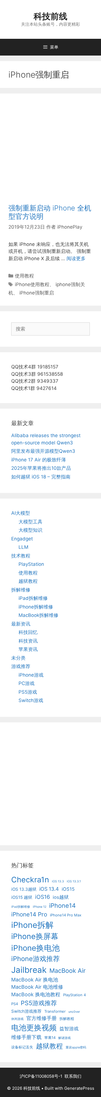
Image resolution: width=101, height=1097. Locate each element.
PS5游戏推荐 (39, 1003)
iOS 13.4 (49, 889)
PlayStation (31, 564)
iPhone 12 (39, 907)
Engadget (22, 539)
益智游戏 (69, 1028)
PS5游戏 (28, 692)
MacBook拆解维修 (38, 615)
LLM (23, 547)
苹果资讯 (28, 649)
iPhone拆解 (32, 925)
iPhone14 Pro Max (65, 915)
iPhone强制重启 (36, 293)
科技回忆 (28, 632)
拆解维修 (20, 590)
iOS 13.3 (58, 881)
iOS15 (68, 889)
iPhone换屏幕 (34, 936)
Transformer (55, 1011)
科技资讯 (28, 641)
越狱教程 (28, 581)
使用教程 (24, 276)
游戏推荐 (20, 666)
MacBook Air (67, 970)
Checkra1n (30, 879)
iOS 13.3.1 (74, 881)
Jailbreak (29, 970)
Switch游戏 (31, 700)
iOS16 (42, 897)
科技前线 (50, 16)
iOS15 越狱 (21, 897)
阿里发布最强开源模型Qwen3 (43, 451)
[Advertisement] (50, 153)
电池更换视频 (34, 1027)
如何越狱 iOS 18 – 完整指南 (40, 477)
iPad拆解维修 (33, 598)
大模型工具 (30, 521)
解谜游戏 (64, 1038)
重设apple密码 (76, 1047)
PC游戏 (27, 683)
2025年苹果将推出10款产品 (41, 468)
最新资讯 (20, 624)
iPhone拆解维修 (36, 607)
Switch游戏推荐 (26, 1011)
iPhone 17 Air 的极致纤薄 (38, 460)
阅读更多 (76, 258)
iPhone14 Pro (29, 914)
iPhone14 (62, 905)
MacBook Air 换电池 (34, 980)
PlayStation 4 (74, 995)
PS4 (14, 1004)
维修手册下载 (26, 1037)
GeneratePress (79, 1088)
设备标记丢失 (22, 1047)
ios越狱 (61, 897)
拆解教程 (66, 1018)
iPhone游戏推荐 (35, 959)
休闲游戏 (17, 1019)
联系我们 (73, 1076)
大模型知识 (30, 530)
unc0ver (74, 1012)
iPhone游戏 (31, 675)
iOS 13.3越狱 (23, 889)
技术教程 (20, 556)
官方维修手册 (41, 1018)
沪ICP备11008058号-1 (41, 1076)
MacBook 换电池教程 (35, 994)
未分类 (18, 658)
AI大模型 (20, 513)
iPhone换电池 (35, 948)
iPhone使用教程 (32, 284)
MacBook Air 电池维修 (37, 987)
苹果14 (50, 1037)
